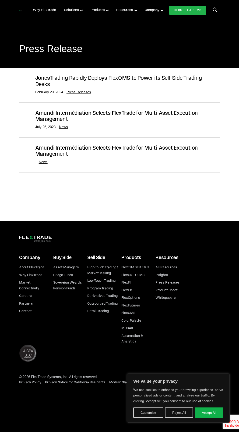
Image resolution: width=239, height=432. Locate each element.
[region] (178, 398)
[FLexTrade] (20, 10)
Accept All (209, 412)
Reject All (179, 412)
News (63, 127)
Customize (148, 412)
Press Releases (79, 92)
